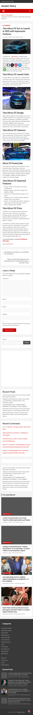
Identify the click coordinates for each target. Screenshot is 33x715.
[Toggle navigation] (3, 11)
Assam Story (8, 5)
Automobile (6, 25)
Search (27, 342)
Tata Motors (14, 56)
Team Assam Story (18, 37)
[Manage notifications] (29, 711)
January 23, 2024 (7, 37)
